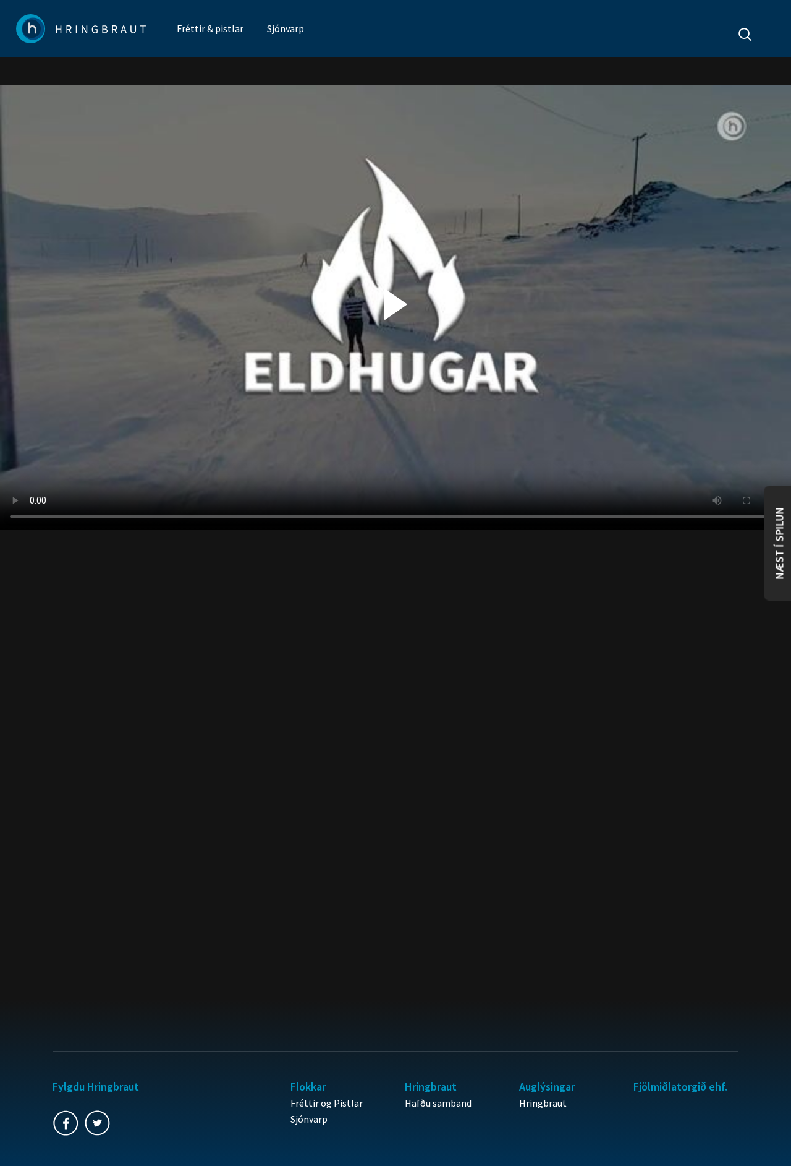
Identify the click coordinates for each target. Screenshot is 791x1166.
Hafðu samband (438, 1103)
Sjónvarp (285, 28)
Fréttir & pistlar (210, 28)
